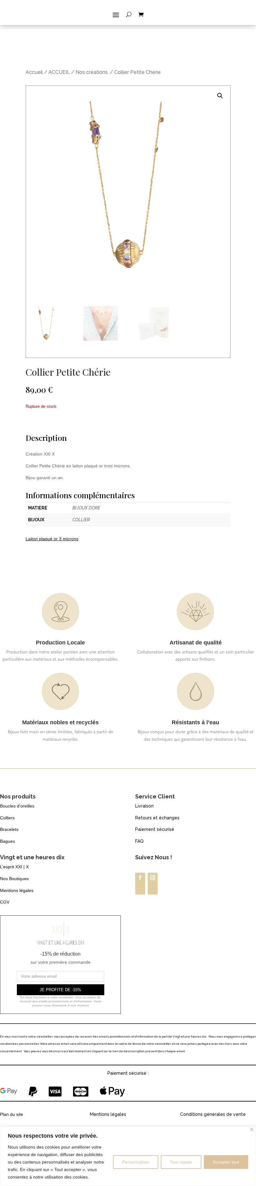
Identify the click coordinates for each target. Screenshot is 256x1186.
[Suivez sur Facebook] (140, 883)
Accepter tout (226, 1161)
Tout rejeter (181, 1161)
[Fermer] (251, 1129)
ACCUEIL (59, 72)
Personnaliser (135, 1161)
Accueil (34, 72)
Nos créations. (92, 72)
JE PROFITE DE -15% (60, 989)
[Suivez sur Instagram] (153, 883)
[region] (128, 1156)
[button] (220, 95)
